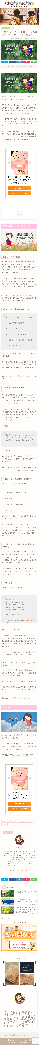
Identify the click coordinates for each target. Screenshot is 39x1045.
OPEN (19, 214)
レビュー (22, 821)
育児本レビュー (6, 28)
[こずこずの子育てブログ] (19, 6)
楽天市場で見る (19, 188)
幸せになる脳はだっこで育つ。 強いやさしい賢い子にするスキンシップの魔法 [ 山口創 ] (20, 180)
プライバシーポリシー (15, 1040)
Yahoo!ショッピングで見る (19, 193)
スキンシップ (6, 821)
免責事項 (27, 1040)
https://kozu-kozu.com (18, 870)
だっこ (14, 821)
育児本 (5, 824)
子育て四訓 (29, 821)
